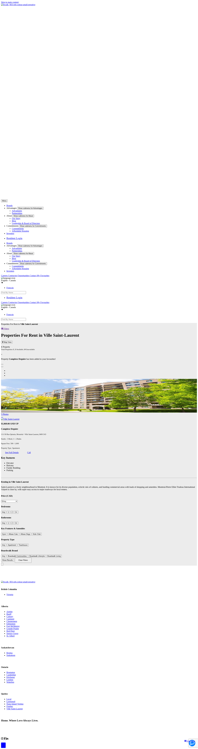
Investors (10, 233)
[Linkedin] (7, 739)
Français (10, 288)
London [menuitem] (9, 680)
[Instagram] (2, 739)
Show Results (7, 560)
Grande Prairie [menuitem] (12, 628)
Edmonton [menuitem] (10, 624)
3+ (16, 512)
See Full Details (12, 452)
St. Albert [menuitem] (10, 636)
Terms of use (43, 726)
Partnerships (17, 213)
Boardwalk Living (54, 556)
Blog (14, 221)
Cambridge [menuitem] (11, 675)
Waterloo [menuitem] (10, 682)
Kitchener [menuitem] (10, 677)
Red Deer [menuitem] (10, 631)
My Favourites (43, 275)
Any (3, 512)
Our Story (16, 218)
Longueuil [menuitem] (10, 701)
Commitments (18, 228)
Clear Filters (23, 560)
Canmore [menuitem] (10, 619)
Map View (7, 342)
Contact (33, 275)
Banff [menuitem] (8, 614)
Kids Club (37, 534)
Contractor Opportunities (19, 275)
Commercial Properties (18, 739)
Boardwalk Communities (17, 556)
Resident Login (14, 238)
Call (29, 452)
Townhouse (23, 545)
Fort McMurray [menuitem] (13, 626)
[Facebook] (5, 739)
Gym (4, 534)
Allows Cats (13, 534)
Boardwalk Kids (45, 739)
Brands (9, 205)
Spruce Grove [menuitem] (12, 633)
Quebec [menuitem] (9, 706)
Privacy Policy (29, 726)
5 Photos (4, 414)
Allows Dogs (25, 534)
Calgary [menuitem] (9, 616)
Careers (4, 275)
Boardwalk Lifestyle (37, 556)
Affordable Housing (20, 231)
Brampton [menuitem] (10, 672)
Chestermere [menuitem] (11, 621)
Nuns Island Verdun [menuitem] (14, 704)
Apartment (12, 545)
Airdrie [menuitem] (9, 611)
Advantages (17, 211)
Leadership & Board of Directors (26, 223)
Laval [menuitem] (8, 699)
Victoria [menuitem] (9, 594)
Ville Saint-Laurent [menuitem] (14, 709)
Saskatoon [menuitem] (10, 655)
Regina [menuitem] (9, 653)
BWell (33, 739)
